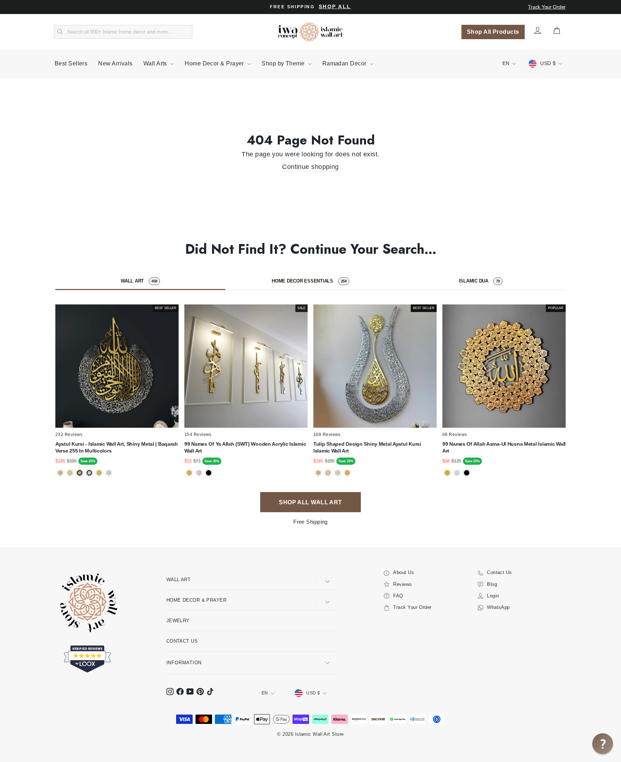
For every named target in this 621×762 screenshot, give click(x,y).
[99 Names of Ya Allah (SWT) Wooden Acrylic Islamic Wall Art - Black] (208, 472)
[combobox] (123, 32)
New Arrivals (115, 63)
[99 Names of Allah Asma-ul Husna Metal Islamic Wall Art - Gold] (447, 472)
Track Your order (547, 6)
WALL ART (139, 281)
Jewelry (178, 620)
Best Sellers (71, 63)
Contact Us (182, 641)
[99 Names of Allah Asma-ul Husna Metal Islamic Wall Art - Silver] (457, 472)
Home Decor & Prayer (215, 63)
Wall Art (178, 579)
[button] (602, 743)
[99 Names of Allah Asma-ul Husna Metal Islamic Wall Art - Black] (466, 472)
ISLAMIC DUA (479, 281)
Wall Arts (156, 63)
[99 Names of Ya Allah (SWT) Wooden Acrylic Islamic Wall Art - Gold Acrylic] (189, 472)
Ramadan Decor (345, 63)
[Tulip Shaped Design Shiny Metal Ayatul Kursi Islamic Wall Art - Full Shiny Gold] (347, 472)
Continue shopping (310, 166)
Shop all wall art (310, 502)
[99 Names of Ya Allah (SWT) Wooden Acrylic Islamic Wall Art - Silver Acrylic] (199, 472)
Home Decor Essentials (309, 281)
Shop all (335, 6)
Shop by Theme (284, 63)
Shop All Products (493, 32)
